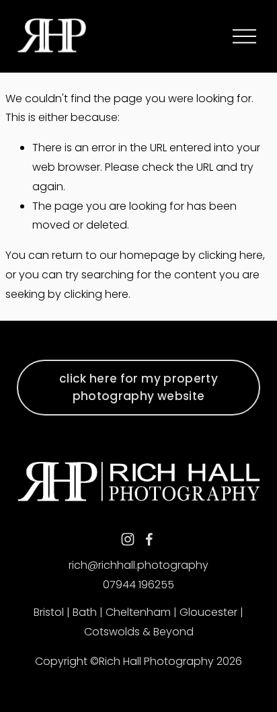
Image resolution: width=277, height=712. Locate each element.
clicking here (230, 255)
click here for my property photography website (138, 387)
